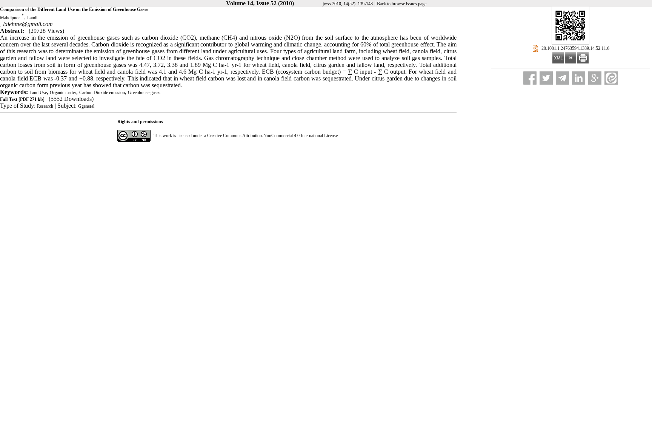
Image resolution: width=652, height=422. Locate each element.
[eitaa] (611, 78)
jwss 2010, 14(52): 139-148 (348, 3)
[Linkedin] (578, 78)
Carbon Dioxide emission (102, 92)
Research (45, 106)
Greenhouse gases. (144, 92)
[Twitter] (546, 78)
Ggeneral (86, 106)
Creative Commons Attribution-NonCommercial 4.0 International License (272, 135)
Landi (32, 17)
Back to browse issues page (401, 3)
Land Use (38, 92)
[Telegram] (562, 78)
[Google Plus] (594, 78)
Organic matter (63, 92)
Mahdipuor (10, 17)
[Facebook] (530, 78)
